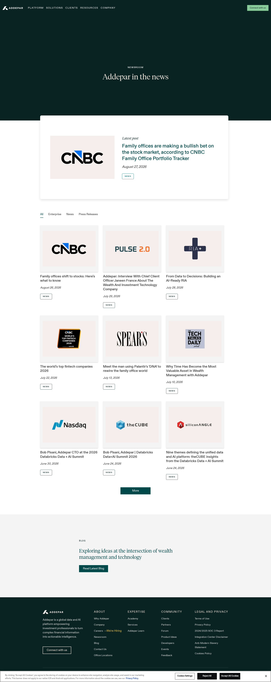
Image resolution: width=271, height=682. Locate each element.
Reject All (207, 676)
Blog (96, 643)
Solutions (54, 8)
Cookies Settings (184, 676)
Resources (89, 8)
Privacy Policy (203, 625)
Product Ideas (169, 637)
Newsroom (100, 637)
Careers (99, 631)
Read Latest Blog (93, 568)
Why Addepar (101, 619)
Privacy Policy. (132, 678)
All (41, 214)
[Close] (266, 676)
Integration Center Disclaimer (211, 637)
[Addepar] (13, 8)
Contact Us (100, 649)
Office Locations (103, 655)
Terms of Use (202, 619)
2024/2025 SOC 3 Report (209, 631)
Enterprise (54, 214)
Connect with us (258, 8)
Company (108, 8)
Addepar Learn (136, 631)
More (135, 490)
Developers (167, 643)
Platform (36, 8)
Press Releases (88, 214)
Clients (71, 8)
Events (165, 649)
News (70, 214)
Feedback (166, 655)
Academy (133, 619)
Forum (164, 631)
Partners (166, 625)
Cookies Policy (203, 654)
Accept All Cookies (230, 676)
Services (133, 625)
